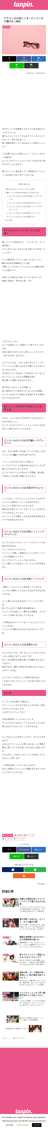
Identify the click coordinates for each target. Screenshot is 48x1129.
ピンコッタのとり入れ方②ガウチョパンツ (25, 203)
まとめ (9, 220)
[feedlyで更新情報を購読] (35, 869)
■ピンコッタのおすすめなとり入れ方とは (23, 193)
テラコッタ (30, 835)
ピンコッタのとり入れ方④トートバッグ (24, 213)
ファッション (20, 839)
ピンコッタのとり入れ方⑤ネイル (22, 217)
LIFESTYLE (8, 835)
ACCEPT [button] (36, 1125)
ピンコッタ (8, 839)
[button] (31, 65)
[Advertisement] (24, 100)
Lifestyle (19, 835)
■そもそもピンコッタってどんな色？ (21, 189)
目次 (21, 184)
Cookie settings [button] (22, 1125)
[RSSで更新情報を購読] (24, 875)
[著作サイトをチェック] (13, 869)
